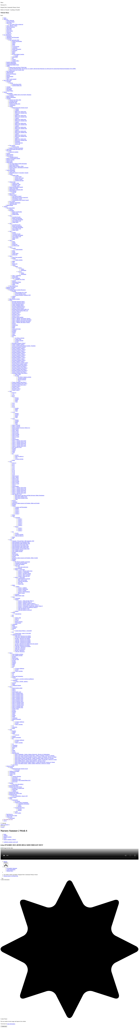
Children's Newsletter (14, 771)
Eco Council (12, 201)
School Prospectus (10, 27)
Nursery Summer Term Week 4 (19, 369)
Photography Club (16, 779)
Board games (15, 554)
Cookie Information (10, 869)
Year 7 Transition (16, 278)
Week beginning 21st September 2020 (21, 542)
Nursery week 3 (15, 315)
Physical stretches (22, 379)
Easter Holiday (15, 439)
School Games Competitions (21, 802)
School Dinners (12, 191)
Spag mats (17, 565)
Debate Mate (15, 276)
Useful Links (12, 171)
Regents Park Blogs (13, 785)
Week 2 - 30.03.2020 (20, 577)
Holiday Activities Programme (16, 148)
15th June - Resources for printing (23, 646)
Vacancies (8, 32)
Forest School (9, 31)
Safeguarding (9, 93)
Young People (18, 176)
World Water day (19, 142)
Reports (20, 806)
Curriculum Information (17, 219)
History (14, 51)
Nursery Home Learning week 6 (19, 364)
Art (13, 629)
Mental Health (9, 205)
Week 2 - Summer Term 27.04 (19, 442)
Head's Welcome (10, 20)
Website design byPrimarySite (10, 876)
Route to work (15, 146)
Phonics (14, 323)
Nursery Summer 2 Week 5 (18, 351)
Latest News (9, 88)
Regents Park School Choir (15, 793)
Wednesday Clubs (16, 184)
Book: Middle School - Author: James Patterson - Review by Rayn (30, 760)
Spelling (17, 508)
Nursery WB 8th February (18, 308)
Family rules (21, 584)
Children (5, 206)
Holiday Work (15, 708)
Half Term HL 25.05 (17, 447)
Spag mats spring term (23, 567)
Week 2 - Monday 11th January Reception (21, 319)
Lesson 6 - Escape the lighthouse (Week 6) (27, 607)
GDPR (8, 66)
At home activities (19, 340)
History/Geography (16, 719)
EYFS (13, 45)
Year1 (10, 391)
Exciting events (15, 245)
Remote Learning (10, 159)
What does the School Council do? (20, 197)
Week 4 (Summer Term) (17, 694)
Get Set (16, 341)
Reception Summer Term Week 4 (19, 368)
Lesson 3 (17, 512)
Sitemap (5, 861)
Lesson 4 (17, 513)
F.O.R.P (8, 153)
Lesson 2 (17, 511)
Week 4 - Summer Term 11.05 (19, 444)
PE (13, 453)
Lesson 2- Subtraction (23, 589)
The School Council (16, 196)
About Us (5, 19)
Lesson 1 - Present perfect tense (25, 570)
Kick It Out (11, 193)
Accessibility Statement (11, 868)
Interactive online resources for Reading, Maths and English (25, 503)
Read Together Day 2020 (21, 292)
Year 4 (10, 240)
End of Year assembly (17, 257)
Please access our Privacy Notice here (17, 67)
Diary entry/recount (22, 580)
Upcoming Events (16, 217)
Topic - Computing (16, 275)
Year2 (10, 461)
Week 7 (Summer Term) (17, 698)
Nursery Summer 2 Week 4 (18, 353)
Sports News (15, 800)
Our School (14, 777)
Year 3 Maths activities (17, 551)
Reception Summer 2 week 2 (18, 357)
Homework (14, 244)
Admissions (9, 36)
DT (13, 632)
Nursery (11, 209)
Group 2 (20, 271)
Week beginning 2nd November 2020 (20, 548)
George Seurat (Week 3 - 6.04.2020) (23, 630)
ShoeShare (17, 141)
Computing (14, 47)
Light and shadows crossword (25, 610)
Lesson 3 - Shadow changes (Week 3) (26, 603)
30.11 (13, 405)
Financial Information (11, 63)
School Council (12, 194)
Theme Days (12, 168)
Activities (8, 81)
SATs (13, 262)
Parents (5, 92)
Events (16, 55)
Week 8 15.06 (15, 431)
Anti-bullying (18, 613)
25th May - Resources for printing (23, 642)
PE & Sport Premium (11, 73)
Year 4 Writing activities (17, 654)
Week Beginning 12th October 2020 (20, 546)
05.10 (13, 407)
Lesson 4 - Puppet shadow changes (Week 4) (28, 604)
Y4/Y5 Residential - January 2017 (20, 796)
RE (13, 58)
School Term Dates (13, 188)
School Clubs (9, 161)
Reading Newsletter (10, 287)
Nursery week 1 (15, 387)
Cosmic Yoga (18, 339)
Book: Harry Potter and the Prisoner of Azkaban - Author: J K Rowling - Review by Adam (36, 759)
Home (4, 18)
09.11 (13, 396)
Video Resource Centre (11, 815)
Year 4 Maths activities (17, 655)
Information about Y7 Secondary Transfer (18, 172)
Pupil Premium (9, 76)
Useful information (10, 170)
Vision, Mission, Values (11, 25)
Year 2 (10, 223)
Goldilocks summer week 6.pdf (10, 842)
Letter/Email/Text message (24, 578)
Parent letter (15, 789)
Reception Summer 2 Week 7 (19, 343)
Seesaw (14, 710)
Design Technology (16, 49)
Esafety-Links (15, 175)
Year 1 (10, 215)
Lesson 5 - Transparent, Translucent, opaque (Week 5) (30, 606)
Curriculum (9, 38)
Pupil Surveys (9, 814)
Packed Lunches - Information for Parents (18, 167)
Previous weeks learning (17, 317)
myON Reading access (20, 293)
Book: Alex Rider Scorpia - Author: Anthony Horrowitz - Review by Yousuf (32, 763)
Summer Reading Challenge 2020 (23, 295)
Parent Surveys (9, 155)
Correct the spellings (19, 564)
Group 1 (20, 267)
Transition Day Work (20, 279)
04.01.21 (14, 392)
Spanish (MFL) (15, 60)
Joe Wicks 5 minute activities (24, 377)
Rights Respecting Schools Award (20, 107)
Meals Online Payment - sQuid (16, 166)
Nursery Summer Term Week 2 (19, 382)
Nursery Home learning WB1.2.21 (20, 310)
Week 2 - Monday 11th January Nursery (21, 318)
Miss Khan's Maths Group (21, 496)
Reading (14, 291)
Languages (14, 727)
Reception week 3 (16, 314)
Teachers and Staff (19, 180)
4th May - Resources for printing (22, 638)
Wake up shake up (19, 456)
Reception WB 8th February (18, 306)
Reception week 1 (16, 386)
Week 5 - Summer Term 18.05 (19, 446)
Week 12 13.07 (15, 436)
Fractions (17, 594)
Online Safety (15, 222)
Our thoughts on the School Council (20, 200)
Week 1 (14, 438)
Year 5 (10, 247)
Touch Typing (15, 283)
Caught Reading (19, 249)
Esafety (11, 174)
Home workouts (18, 621)
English (14, 232)
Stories (13, 326)
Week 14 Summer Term (17, 707)
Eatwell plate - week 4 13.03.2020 (23, 633)
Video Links (18, 374)
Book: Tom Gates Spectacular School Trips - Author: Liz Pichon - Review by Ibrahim (34, 755)
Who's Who (9, 23)
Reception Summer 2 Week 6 (19, 347)
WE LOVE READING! (17, 784)
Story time (20, 582)
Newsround (12, 818)
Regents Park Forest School (15, 786)
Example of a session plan (18, 788)
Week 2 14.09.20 (16, 426)
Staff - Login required (11, 79)
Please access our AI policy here (16, 70)
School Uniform (10, 96)
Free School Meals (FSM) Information (18, 163)
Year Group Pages (10, 207)
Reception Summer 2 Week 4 (19, 352)
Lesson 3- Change (22, 590)
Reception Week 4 (16, 312)
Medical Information (11, 97)
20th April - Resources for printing (23, 636)
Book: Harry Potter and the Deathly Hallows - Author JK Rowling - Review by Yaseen (35, 762)
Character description (23, 581)
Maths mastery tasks (19, 595)
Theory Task (18, 617)
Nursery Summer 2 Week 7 (18, 344)
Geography (14, 50)
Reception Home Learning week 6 (20, 362)
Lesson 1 (17, 509)
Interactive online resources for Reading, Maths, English (25, 557)
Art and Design (15, 46)
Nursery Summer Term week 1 (19, 384)
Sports (10, 798)
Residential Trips (13, 794)
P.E (13, 336)
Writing (14, 42)
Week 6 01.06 (15, 429)
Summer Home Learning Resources (17, 289)
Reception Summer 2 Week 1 (19, 360)
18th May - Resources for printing (23, 641)
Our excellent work (16, 220)
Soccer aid (17, 144)
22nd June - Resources (20, 647)
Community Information (14, 202)
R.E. (13, 673)
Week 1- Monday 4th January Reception (21, 321)
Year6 (10, 729)
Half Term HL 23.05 (17, 494)
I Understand (4, 1026)
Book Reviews (15, 753)
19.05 (13, 418)
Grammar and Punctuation (21, 507)
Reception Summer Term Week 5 (19, 365)
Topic (13, 334)
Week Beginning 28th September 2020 (21, 543)
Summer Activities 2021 (14, 103)
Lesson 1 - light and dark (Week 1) (26, 600)
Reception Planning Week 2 (18, 302)
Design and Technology (17, 676)
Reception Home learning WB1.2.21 (20, 309)
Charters (17, 109)
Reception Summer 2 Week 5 (19, 349)
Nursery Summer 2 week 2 (18, 358)
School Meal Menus (13, 165)
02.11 (13, 395)
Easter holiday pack (16, 692)
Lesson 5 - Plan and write (24, 576)
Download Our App (8, 819)
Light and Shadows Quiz (23, 608)
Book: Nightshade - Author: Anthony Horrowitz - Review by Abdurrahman (32, 754)
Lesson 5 (20, 524)
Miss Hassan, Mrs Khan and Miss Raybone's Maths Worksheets (29, 495)
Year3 (10, 539)
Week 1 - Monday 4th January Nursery (21, 322)
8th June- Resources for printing (22, 645)
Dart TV (17, 619)
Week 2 (14, 690)
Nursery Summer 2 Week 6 (18, 348)
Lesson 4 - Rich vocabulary (24, 574)
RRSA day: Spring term (20, 111)
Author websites (19, 260)
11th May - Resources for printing (22, 639)
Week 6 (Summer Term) (17, 697)
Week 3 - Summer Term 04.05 (19, 443)
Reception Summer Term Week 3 (19, 370)
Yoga (19, 381)
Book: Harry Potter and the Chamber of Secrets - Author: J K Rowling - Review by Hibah (35, 757)
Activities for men (13, 101)
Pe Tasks (17, 375)
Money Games (21, 593)
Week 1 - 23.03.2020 (20, 569)
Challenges (14, 626)
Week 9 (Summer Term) (17, 701)
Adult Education (13, 204)
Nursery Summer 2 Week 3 (18, 356)
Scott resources (18, 568)
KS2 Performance (10, 71)
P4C (13, 538)
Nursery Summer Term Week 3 (19, 371)
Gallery (11, 775)
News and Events (7, 80)
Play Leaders (18, 813)
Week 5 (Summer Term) (17, 695)
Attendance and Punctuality (12, 37)
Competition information (23, 803)
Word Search (18, 623)
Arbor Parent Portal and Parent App (14, 149)
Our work (17, 770)
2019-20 (14, 192)
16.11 (13, 403)
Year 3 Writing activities (17, 550)
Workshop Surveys (13, 157)
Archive (11, 83)
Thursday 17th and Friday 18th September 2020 (23, 541)
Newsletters (9, 89)
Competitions (12, 105)
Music (13, 53)
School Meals (9, 162)
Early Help (8, 150)
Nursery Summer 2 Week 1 (18, 361)
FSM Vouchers (9, 154)
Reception (11, 210)
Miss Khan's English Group (21, 498)
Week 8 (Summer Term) (17, 699)
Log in (5, 820)
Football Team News (20, 807)
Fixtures (20, 809)
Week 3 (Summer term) (17, 693)
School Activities (10, 766)
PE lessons (17, 801)
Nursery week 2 (15, 390)
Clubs (16, 811)
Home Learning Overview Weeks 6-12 (21, 427)
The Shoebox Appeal (17, 198)
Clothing (14, 790)
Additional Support (16, 634)
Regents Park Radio (13, 792)
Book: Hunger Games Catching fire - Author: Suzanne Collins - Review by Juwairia (34, 758)
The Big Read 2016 (16, 84)
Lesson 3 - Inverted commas (24, 573)
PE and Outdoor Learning (18, 54)
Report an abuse (18, 179)
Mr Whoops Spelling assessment (22, 561)
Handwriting (15, 325)
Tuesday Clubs (15, 183)
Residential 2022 (13, 102)
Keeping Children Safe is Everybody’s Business (20, 94)
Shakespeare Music (16, 282)
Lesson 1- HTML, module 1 (21, 681)
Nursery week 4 (15, 313)
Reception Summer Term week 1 (19, 383)
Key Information (7, 34)
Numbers (14, 330)
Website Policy (9, 870)
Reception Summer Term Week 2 (19, 373)
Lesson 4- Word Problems (24, 591)
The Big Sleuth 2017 (17, 85)
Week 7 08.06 (15, 430)
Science (14, 59)
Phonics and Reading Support (13, 158)
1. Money (17, 586)
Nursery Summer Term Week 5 (19, 366)
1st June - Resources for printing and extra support (26, 643)
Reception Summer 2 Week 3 (19, 355)
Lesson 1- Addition (22, 587)
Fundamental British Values (12, 64)
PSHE (13, 284)
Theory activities (19, 671)
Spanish (14, 280)
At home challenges (19, 668)
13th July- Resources (20, 651)
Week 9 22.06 (15, 433)
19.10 (13, 474)
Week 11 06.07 (15, 435)
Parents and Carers (19, 178)
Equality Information (11, 62)
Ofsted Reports (9, 72)
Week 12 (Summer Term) (18, 705)
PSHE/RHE (15, 57)
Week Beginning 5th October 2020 (20, 544)
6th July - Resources (19, 650)
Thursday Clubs (15, 185)
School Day (9, 29)
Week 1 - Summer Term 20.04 (19, 440)
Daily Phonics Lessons (14, 299)
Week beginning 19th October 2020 (20, 547)
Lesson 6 (20, 525)
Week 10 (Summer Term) (18, 702)
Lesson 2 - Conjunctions (23, 572)
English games (15, 214)
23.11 (13, 404)
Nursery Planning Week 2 (18, 305)
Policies (8, 75)
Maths (13, 44)
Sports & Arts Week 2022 (15, 99)
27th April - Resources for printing (23, 637)
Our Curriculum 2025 (14, 40)
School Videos (9, 90)
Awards (11, 106)
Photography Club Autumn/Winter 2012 (21, 780)
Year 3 (10, 231)
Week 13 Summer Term (17, 706)
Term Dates (9, 28)
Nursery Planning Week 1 (18, 304)
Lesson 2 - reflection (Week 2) (25, 602)
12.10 (13, 412)
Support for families (13, 152)
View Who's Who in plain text (16, 24)
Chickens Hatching (16, 776)
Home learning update (17, 688)
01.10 (13, 470)
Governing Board (10, 21)
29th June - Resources (20, 649)
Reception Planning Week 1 (18, 301)
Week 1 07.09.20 (16, 425)
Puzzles (14, 556)
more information (11, 1023)
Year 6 (10, 256)
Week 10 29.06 (15, 434)
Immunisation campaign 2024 (16, 189)
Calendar (8, 86)
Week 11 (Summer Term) (18, 703)
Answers (17, 734)
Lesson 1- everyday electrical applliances (24, 678)
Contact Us (9, 33)
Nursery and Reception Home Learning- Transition (23, 345)
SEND (7, 77)
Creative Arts (12, 773)
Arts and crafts (15, 555)
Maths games (15, 213)
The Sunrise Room (13, 286)
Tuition (13, 265)
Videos (22, 269)
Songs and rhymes (16, 328)
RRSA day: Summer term (21, 112)
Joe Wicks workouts (19, 338)
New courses (12, 145)
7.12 (13, 394)
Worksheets (23, 270)
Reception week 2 (16, 388)
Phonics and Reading (17, 41)
